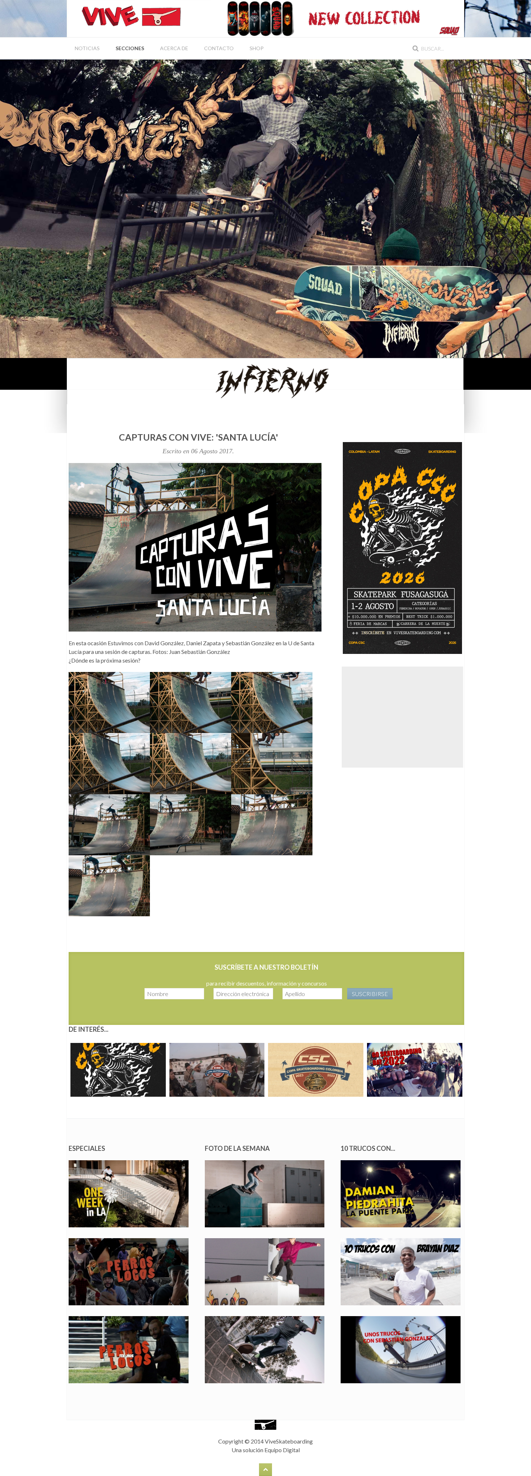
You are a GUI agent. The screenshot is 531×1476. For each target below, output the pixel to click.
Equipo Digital (282, 1449)
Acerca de (174, 48)
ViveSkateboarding (289, 1441)
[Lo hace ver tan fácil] (271, 824)
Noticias (87, 48)
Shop (257, 48)
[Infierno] (265, 380)
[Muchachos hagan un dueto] (109, 885)
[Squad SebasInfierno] (265, 208)
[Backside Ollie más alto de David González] (190, 763)
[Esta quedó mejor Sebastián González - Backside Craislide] (271, 763)
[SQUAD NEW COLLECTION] (337, 17)
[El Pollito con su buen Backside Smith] (109, 702)
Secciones (130, 48)
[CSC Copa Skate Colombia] (402, 547)
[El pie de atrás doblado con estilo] (271, 702)
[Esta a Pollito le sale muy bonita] (109, 824)
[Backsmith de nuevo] (190, 824)
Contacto (219, 48)
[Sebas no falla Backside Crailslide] (190, 702)
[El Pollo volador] (109, 763)
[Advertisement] (402, 717)
